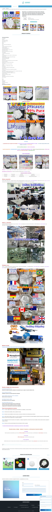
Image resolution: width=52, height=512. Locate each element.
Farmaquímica (16, 448)
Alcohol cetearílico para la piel (5, 449)
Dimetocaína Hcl (46, 448)
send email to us (34, 21)
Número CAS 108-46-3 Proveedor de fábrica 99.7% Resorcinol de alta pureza (13, 444)
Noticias (21, 6)
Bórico (43, 448)
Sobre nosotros (41, 6)
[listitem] (26, 27)
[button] (21, 27)
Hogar (9, 6)
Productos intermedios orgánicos (33, 448)
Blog (27, 6)
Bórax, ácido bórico (40, 448)
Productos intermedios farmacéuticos (24, 448)
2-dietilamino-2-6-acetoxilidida (5, 448)
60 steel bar (33, 505)
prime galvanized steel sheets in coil (24, 505)
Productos (15, 6)
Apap (19, 448)
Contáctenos (33, 6)
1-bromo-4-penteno (12, 448)
